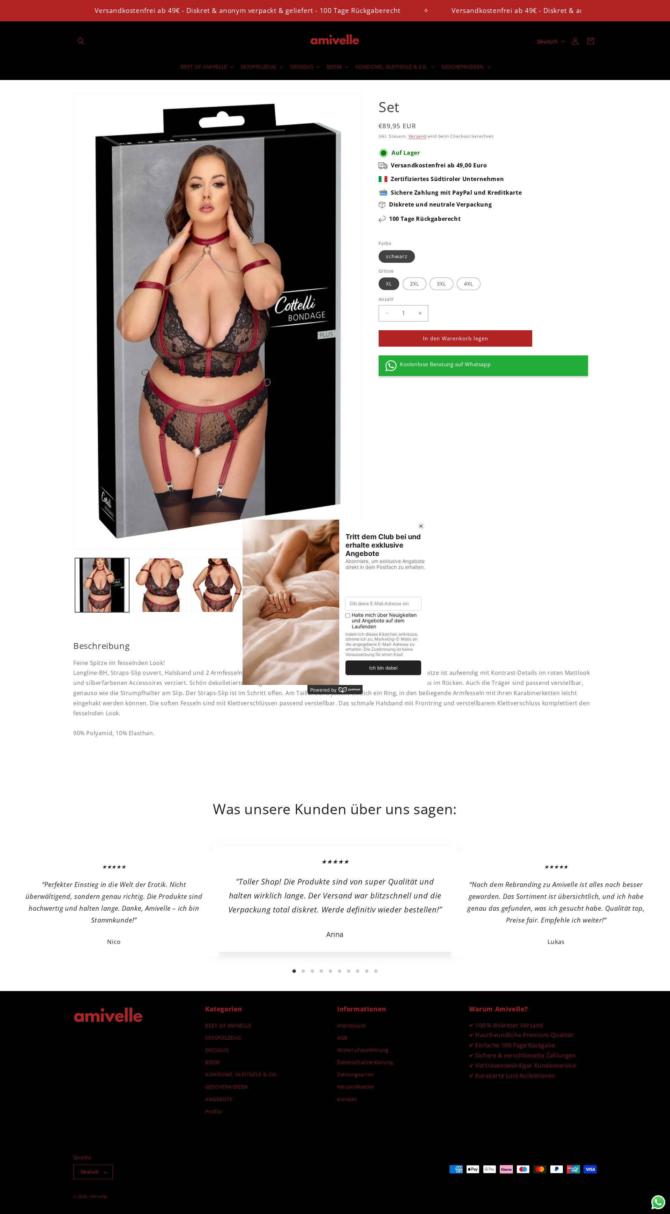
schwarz (397, 256)
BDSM (212, 1062)
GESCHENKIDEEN (226, 1087)
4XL (468, 283)
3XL (441, 283)
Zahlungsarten (355, 1074)
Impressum (351, 1025)
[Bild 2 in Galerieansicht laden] (160, 585)
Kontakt (346, 1099)
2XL (414, 283)
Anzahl (386, 299)
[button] (81, 41)
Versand (417, 136)
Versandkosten (355, 1087)
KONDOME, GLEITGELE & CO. (241, 1074)
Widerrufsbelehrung (363, 1050)
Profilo (213, 1111)
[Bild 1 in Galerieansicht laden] (102, 585)
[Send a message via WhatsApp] (658, 1202)
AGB (342, 1037)
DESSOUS (217, 1050)
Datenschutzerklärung (365, 1062)
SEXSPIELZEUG (223, 1037)
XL (389, 283)
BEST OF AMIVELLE (228, 1025)
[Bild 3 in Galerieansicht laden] (217, 585)
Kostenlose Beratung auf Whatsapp (445, 364)
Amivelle (98, 1196)
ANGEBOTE (219, 1099)
